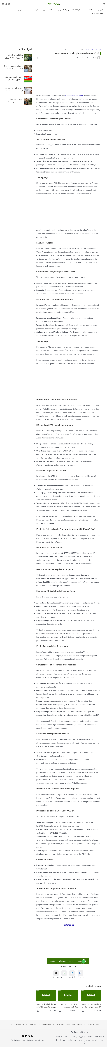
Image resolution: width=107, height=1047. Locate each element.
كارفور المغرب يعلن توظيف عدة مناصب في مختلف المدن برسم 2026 (13, 67)
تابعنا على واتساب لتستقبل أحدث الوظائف (65, 961)
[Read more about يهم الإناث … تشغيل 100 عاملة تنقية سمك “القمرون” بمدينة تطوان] (68, 995)
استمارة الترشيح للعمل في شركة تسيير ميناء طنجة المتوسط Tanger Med (13, 89)
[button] (104, 4)
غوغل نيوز (60, 1024)
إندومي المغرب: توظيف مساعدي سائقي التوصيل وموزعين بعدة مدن (13, 78)
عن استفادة (81, 1024)
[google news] (29, 1036)
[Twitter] (6, 4)
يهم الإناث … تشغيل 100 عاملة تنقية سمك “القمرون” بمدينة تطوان (69, 1005)
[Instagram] (3, 4)
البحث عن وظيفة (93, 1024)
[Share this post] (37, 57)
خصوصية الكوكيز (21, 1024)
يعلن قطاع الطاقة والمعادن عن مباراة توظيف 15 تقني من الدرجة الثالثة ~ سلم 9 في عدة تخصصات (46, 1005)
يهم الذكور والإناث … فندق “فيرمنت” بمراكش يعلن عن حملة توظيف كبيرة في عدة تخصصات (91, 1005)
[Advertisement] (53, 30)
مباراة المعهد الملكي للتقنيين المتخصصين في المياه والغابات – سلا (14, 56)
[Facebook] (9, 4)
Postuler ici (68, 924)
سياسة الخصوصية (48, 1024)
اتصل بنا (11, 1024)
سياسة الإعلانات (34, 1024)
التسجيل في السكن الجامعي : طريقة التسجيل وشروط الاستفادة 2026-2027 (13, 100)
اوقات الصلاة (70, 1024)
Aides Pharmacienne (74, 95)
